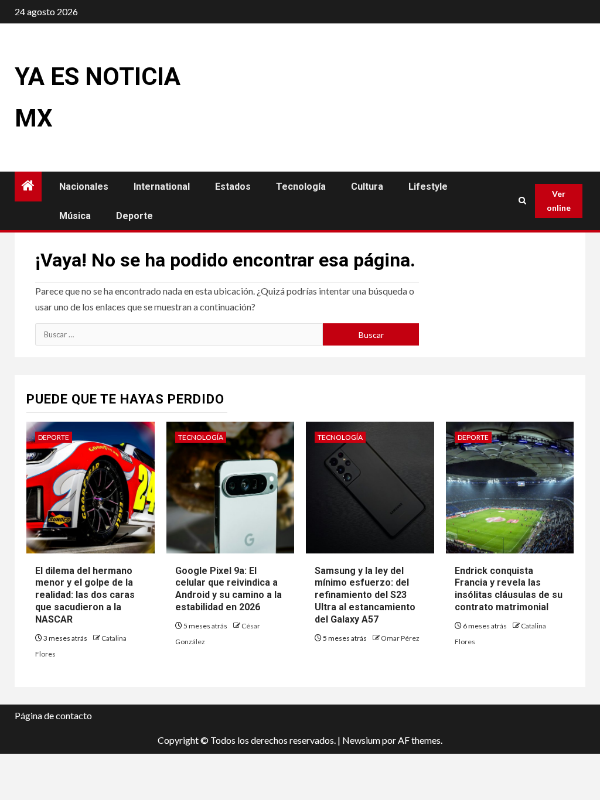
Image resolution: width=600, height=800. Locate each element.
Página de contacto (53, 715)
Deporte (134, 215)
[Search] (522, 200)
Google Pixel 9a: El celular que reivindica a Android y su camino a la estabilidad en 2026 (228, 589)
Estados (233, 186)
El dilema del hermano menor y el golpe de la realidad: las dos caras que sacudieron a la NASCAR (85, 595)
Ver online (559, 201)
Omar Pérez (400, 638)
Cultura (367, 186)
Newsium (361, 740)
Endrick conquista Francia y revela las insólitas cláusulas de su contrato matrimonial (508, 589)
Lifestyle (428, 186)
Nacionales (83, 186)
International (162, 186)
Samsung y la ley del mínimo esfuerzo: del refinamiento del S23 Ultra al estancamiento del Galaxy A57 (365, 595)
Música (75, 215)
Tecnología (301, 186)
